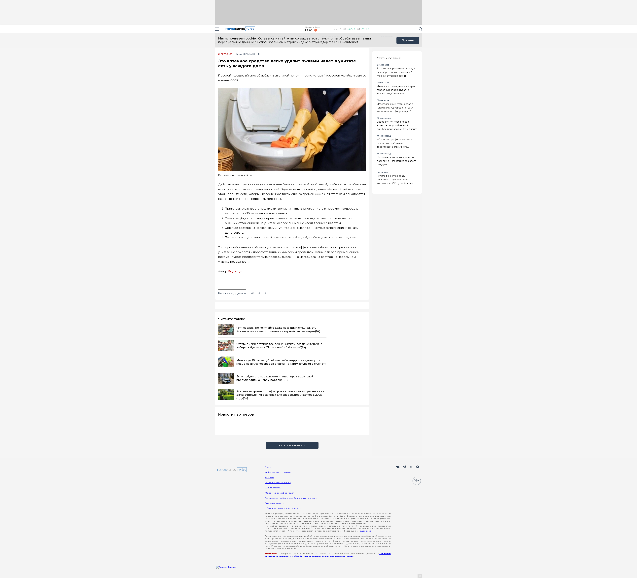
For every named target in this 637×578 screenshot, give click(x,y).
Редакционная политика (278, 482)
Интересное (225, 54)
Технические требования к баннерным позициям (291, 498)
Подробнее (364, 531)
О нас (268, 467)
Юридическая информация (279, 493)
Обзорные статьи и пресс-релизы (283, 508)
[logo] (231, 470)
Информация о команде (278, 472)
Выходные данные (274, 503)
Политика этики (273, 487)
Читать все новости (292, 445)
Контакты (269, 477)
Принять (408, 40)
